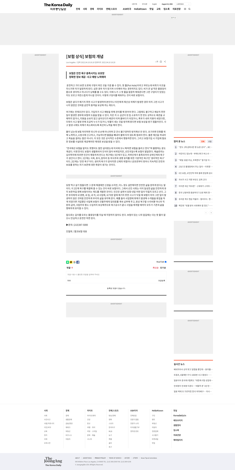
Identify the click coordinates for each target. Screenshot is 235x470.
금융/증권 (69, 423)
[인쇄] (160, 61)
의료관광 (177, 9)
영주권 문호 (134, 431)
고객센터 (135, 458)
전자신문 (144, 4)
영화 (110, 419)
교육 (159, 9)
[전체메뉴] (185, 8)
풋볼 (110, 439)
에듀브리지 (178, 420)
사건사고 (47, 419)
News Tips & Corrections (149, 458)
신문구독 (134, 4)
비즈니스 (69, 435)
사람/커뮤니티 (49, 423)
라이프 (100, 9)
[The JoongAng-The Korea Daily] (53, 461)
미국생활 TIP (135, 427)
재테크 (68, 427)
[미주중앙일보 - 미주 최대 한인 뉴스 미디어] (58, 6)
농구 (110, 435)
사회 (85, 9)
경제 (92, 9)
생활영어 (177, 425)
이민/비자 (47, 427)
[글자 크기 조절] (156, 61)
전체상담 (133, 415)
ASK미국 (127, 9)
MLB (110, 431)
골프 (110, 443)
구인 (153, 415)
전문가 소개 (134, 423)
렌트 (153, 419)
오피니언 (47, 443)
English (154, 4)
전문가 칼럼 (134, 419)
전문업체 (155, 431)
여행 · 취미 (91, 427)
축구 (110, 447)
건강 (88, 419)
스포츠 (111, 423)
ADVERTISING (87, 458)
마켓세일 (155, 439)
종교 (88, 423)
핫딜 (151, 9)
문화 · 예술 (91, 435)
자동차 (68, 439)
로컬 (210, 141)
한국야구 (112, 427)
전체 (78, 9)
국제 (45, 439)
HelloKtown (140, 9)
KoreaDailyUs (179, 415)
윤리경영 (127, 458)
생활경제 (69, 419)
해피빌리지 (178, 439)
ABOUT (77, 458)
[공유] (165, 61)
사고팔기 (155, 435)
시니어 (89, 439)
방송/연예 (112, 415)
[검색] (189, 8)
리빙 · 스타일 (92, 431)
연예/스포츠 (111, 9)
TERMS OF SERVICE (115, 458)
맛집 (153, 443)
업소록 (167, 9)
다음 (211, 213)
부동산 (68, 431)
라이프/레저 (91, 415)
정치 (45, 435)
